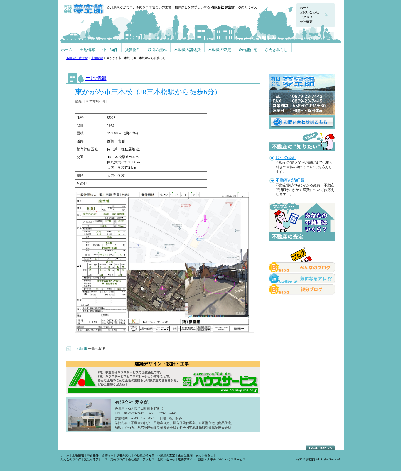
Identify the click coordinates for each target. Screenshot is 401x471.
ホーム (304, 7)
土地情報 (87, 50)
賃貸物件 (132, 50)
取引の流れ (157, 50)
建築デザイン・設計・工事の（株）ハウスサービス (211, 459)
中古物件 (110, 50)
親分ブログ (117, 459)
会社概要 (306, 21)
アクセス (306, 17)
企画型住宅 (247, 50)
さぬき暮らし (276, 50)
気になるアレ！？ (95, 459)
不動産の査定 (219, 50)
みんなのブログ (70, 459)
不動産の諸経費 (187, 50)
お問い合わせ (309, 12)
